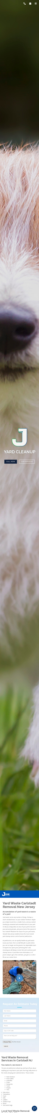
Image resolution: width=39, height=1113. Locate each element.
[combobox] (19, 1030)
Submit (6, 1046)
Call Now (10, 461)
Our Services (27, 461)
